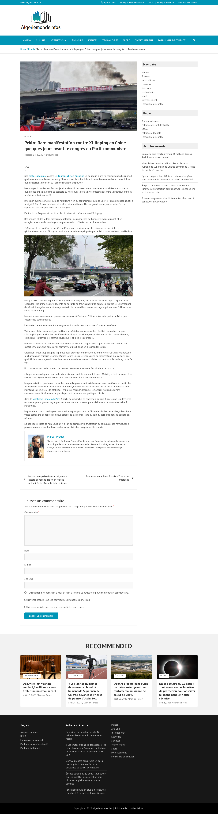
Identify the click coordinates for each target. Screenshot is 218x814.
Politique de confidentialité (132, 2)
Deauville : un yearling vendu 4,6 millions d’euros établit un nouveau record (39, 687)
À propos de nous (109, 2)
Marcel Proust (51, 154)
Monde (27, 136)
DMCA (151, 2)
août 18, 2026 (29, 695)
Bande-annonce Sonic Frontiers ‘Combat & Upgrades (107, 478)
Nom (27, 550)
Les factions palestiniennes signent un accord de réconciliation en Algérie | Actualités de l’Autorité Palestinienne (48, 480)
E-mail (28, 564)
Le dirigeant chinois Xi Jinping (70, 175)
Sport (126, 40)
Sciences (93, 40)
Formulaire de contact (188, 2)
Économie (77, 40)
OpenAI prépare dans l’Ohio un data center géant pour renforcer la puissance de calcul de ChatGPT (131, 689)
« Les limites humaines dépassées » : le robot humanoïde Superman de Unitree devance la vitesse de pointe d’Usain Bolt (168, 167)
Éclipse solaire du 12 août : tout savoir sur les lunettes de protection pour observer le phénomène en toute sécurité (168, 189)
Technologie (76, 675)
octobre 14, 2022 (33, 154)
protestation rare (38, 175)
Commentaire (31, 512)
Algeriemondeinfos (102, 808)
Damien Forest (45, 695)
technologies (110, 40)
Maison (27, 40)
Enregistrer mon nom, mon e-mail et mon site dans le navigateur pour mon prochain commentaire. (79, 592)
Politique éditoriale (165, 2)
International (58, 40)
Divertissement (144, 40)
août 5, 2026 (165, 702)
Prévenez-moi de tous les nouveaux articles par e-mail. (55, 607)
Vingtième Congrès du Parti (46, 398)
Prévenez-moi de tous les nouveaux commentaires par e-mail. (58, 599)
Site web (28, 578)
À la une (40, 40)
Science (164, 675)
